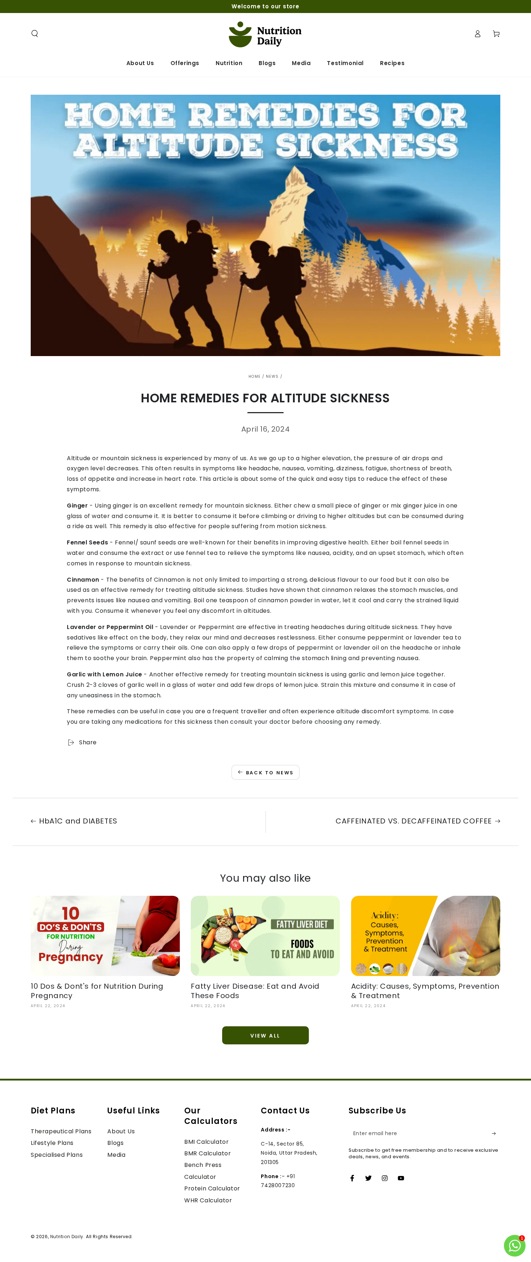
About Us (121, 1131)
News (272, 376)
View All (265, 1035)
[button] (34, 34)
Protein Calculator (212, 1188)
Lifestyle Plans (52, 1143)
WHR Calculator (208, 1200)
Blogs (115, 1143)
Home (254, 376)
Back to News (270, 772)
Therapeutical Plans (61, 1131)
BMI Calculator (206, 1142)
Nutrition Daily (66, 1236)
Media (116, 1155)
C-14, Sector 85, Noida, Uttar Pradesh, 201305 (289, 1152)
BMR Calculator (207, 1153)
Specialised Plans (57, 1155)
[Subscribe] (496, 1133)
